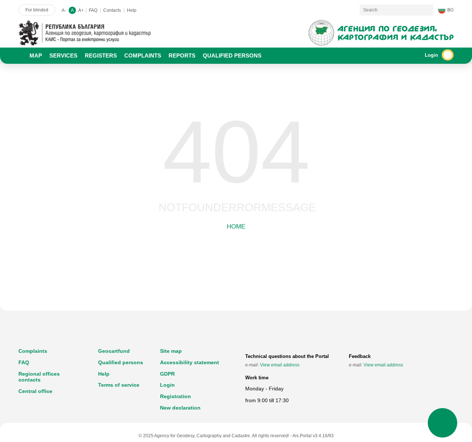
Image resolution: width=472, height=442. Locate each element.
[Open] (448, 54)
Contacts (112, 10)
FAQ (93, 10)
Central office (35, 391)
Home (236, 226)
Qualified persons (120, 362)
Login (167, 385)
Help (131, 10)
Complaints (32, 351)
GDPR (167, 374)
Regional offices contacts (39, 377)
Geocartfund (114, 351)
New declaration (180, 408)
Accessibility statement (189, 362)
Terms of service (118, 385)
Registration (175, 396)
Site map (171, 351)
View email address (279, 365)
